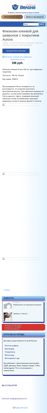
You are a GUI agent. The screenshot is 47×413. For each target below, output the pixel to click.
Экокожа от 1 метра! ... (21, 314)
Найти (42, 24)
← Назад (5, 290)
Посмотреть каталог (16, 51)
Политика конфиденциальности (14, 399)
